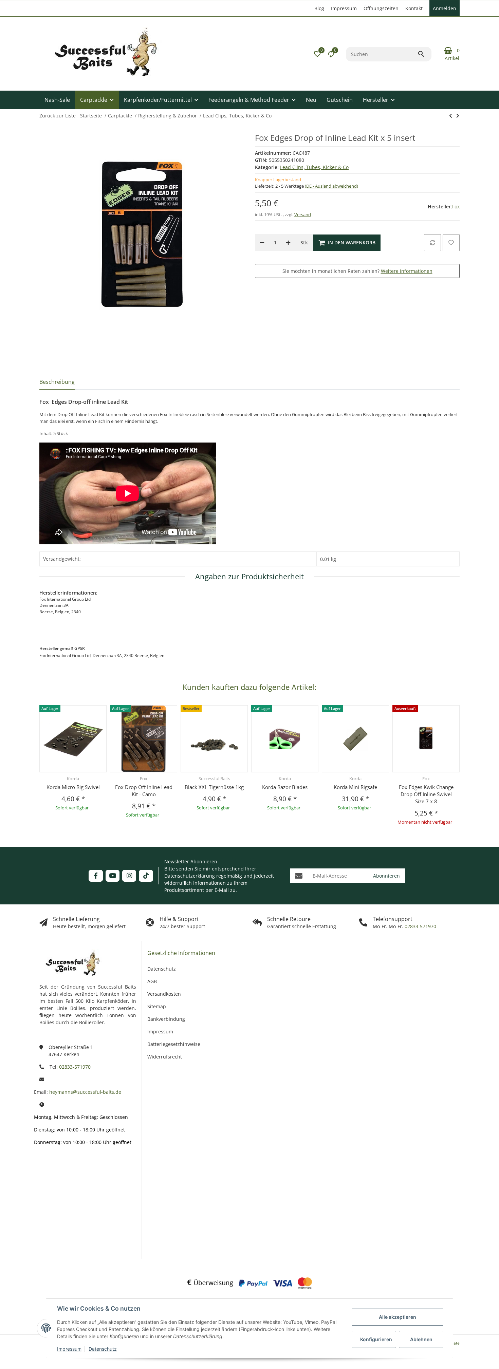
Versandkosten (164, 994)
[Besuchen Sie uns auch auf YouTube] (112, 876)
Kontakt (414, 8)
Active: (53, 1189)
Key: (56, 1239)
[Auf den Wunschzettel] (451, 242)
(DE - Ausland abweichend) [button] (331, 186)
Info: (56, 1169)
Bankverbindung (166, 1019)
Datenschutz (103, 1349)
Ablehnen (421, 1339)
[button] (317, 54)
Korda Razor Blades (285, 787)
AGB (152, 981)
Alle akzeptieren (397, 1317)
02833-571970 (419, 926)
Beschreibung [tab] (57, 382)
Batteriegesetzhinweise (173, 1044)
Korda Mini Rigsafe (355, 787)
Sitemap (156, 1006)
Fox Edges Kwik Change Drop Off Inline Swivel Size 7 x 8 (426, 794)
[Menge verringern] (262, 242)
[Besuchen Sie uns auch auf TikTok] (146, 876)
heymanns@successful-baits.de (85, 1092)
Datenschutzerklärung (189, 876)
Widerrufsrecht (164, 1056)
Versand (302, 214)
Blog (319, 8)
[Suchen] (424, 54)
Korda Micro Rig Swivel (73, 787)
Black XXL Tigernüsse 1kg (214, 787)
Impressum (69, 1349)
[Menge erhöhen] (288, 242)
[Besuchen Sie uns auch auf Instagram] (129, 876)
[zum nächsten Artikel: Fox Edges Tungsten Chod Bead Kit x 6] (450, 115)
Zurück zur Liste (57, 115)
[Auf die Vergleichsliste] (432, 242)
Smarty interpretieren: (51, 1214)
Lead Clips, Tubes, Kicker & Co (314, 167)
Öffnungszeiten (381, 8)
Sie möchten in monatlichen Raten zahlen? (357, 271)
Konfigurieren (376, 1339)
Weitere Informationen (406, 271)
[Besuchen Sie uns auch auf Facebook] (96, 876)
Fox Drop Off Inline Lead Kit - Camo (143, 791)
